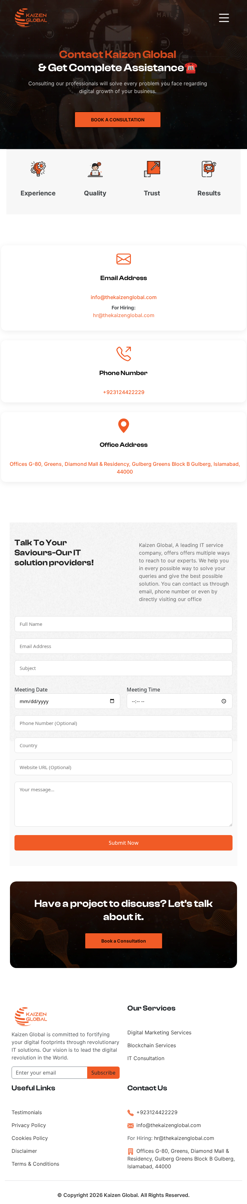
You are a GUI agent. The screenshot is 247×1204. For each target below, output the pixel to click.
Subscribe (103, 1072)
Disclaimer (24, 1151)
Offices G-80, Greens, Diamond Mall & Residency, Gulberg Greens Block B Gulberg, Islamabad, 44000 (125, 468)
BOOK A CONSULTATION (117, 119)
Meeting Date (31, 689)
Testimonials (27, 1112)
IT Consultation (145, 1058)
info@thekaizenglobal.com (124, 297)
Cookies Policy (30, 1138)
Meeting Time (143, 689)
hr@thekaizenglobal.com (123, 315)
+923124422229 (123, 392)
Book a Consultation (123, 941)
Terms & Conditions (35, 1164)
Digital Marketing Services (159, 1032)
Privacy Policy (29, 1125)
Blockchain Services (151, 1045)
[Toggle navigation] (224, 18)
